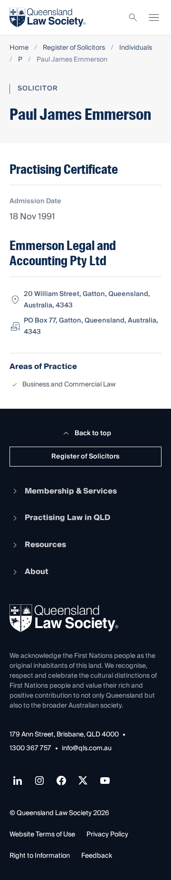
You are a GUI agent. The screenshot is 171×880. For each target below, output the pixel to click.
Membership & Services (71, 491)
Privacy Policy (107, 834)
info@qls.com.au (87, 749)
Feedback (96, 856)
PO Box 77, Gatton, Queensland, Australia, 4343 (91, 326)
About (36, 571)
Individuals (135, 48)
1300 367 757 (30, 749)
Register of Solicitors (74, 48)
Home (19, 48)
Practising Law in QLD (67, 517)
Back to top (93, 433)
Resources (45, 544)
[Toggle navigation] (154, 17)
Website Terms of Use (42, 834)
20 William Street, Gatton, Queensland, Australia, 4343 (87, 299)
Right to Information (40, 856)
